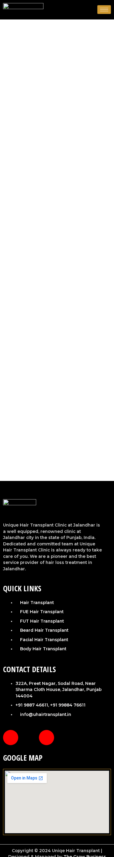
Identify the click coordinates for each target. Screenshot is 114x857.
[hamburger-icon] (104, 9)
